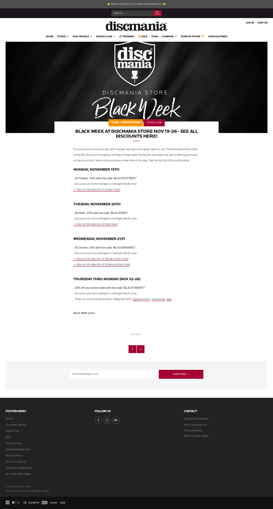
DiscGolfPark (217, 36)
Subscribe (179, 374)
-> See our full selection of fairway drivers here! (101, 259)
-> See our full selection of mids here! (95, 224)
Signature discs (141, 299)
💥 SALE (142, 36)
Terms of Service (15, 462)
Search (10, 419)
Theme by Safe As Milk (17, 491)
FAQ (8, 437)
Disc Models (81, 36)
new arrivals (158, 299)
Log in (250, 22)
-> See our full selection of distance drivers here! (101, 264)
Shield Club (104, 36)
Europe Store (190, 36)
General (135, 334)
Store (61, 36)
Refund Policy (14, 455)
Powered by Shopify (39, 491)
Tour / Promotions (126, 122)
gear (169, 299)
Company (168, 36)
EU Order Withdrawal (18, 474)
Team (154, 36)
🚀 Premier (126, 36)
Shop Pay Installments (19, 468)
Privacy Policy (14, 443)
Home (49, 36)
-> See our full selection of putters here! (96, 189)
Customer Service (16, 425)
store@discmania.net (196, 419)
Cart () (262, 22)
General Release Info (18, 449)
